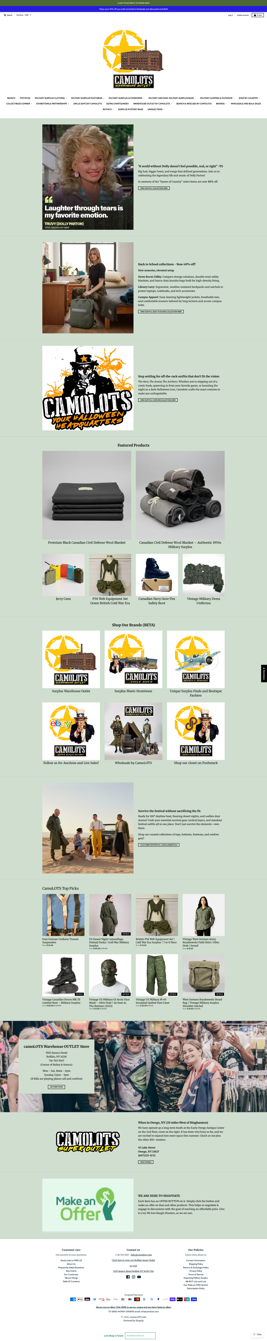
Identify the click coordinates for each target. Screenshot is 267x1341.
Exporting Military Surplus (196, 1277)
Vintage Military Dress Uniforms (203, 601)
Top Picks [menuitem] (25, 98)
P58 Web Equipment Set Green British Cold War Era (110, 601)
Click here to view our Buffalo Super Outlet (133, 1260)
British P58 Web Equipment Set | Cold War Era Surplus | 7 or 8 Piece (156, 941)
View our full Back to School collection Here (161, 312)
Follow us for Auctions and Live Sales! (71, 763)
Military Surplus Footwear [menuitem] (86, 98)
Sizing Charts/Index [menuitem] (117, 103)
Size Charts (71, 1271)
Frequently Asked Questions (71, 1267)
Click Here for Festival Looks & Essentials (158, 845)
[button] (61, 1312)
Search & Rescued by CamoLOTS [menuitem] (194, 103)
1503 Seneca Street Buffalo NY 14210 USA (133, 1271)
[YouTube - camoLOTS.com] (139, 1277)
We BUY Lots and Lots (196, 1281)
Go (159, 1336)
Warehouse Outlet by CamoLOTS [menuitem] (151, 103)
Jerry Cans (63, 599)
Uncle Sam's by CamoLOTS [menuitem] (87, 103)
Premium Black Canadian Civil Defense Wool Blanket (87, 542)
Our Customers (71, 1274)
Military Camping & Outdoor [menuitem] (216, 98)
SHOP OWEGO (145, 1162)
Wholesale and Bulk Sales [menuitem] (246, 103)
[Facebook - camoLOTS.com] (128, 1277)
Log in (230, 15)
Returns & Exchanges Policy (196, 1267)
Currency (19, 15)
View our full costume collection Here (158, 400)
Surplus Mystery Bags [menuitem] (130, 109)
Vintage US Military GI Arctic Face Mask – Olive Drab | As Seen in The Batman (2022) (109, 1002)
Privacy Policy (196, 1271)
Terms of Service (195, 1274)
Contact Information (195, 1260)
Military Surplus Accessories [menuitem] (125, 98)
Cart (259, 15)
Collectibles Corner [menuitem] (18, 103)
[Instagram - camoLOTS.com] (133, 1277)
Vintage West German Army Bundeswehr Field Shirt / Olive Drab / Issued (201, 942)
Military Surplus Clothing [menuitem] (50, 98)
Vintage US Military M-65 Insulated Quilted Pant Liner (153, 1001)
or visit (133, 1265)
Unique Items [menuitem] (155, 109)
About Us (71, 1264)
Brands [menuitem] (220, 103)
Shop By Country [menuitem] (248, 98)
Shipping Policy (196, 1264)
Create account (243, 15)
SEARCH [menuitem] (11, 98)
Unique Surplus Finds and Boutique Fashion (196, 693)
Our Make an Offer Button (196, 1285)
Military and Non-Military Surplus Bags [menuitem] (171, 98)
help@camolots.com (141, 1254)
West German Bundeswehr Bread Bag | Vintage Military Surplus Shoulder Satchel (202, 1002)
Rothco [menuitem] (107, 109)
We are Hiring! (71, 1277)
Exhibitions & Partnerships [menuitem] (51, 103)
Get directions (56, 1087)
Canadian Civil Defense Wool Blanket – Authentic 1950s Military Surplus (180, 545)
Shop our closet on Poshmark (196, 763)
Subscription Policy (196, 1288)
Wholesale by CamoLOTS (133, 763)
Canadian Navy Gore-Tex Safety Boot (157, 601)
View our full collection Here (153, 188)
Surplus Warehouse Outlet (71, 691)
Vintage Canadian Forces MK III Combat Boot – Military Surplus (61, 1001)
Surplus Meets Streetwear (133, 691)
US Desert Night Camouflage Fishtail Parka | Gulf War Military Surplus (109, 942)
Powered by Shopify (133, 1320)
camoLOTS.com (138, 1317)
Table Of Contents (71, 1281)
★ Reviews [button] (264, 673)
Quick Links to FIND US (71, 1260)
